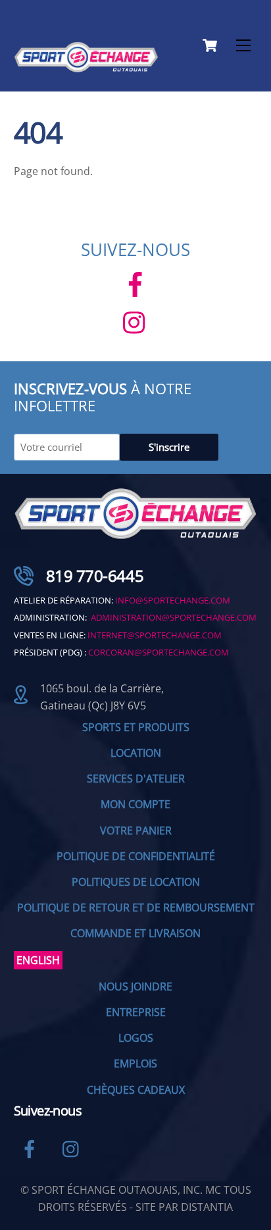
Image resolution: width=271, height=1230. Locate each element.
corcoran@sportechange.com (158, 652)
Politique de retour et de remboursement (136, 907)
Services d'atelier (136, 778)
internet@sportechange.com (154, 635)
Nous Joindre (135, 986)
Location (136, 753)
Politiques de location (136, 882)
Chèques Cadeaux (136, 1090)
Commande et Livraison (135, 933)
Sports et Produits (135, 727)
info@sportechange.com (172, 600)
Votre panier (136, 830)
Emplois (135, 1063)
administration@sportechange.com (174, 617)
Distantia (207, 1207)
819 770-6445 (94, 575)
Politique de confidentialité (136, 856)
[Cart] (210, 45)
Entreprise (136, 1012)
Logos (135, 1038)
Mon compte (135, 804)
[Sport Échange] (86, 67)
